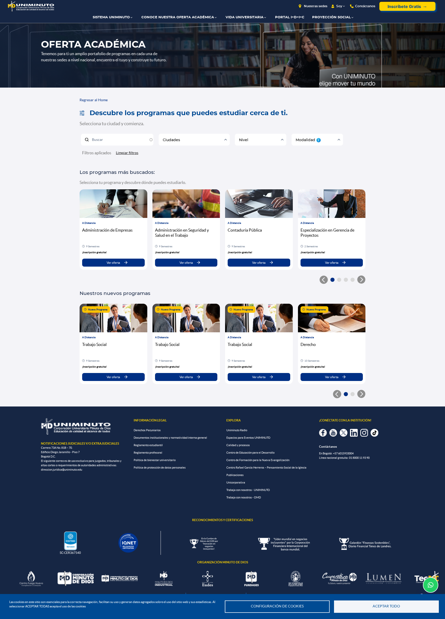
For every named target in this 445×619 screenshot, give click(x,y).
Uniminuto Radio (236, 430)
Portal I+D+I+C (289, 17)
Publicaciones (235, 475)
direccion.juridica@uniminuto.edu (61, 469)
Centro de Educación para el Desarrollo (250, 452)
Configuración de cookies (277, 606)
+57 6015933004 (343, 453)
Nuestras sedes (315, 6)
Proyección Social (331, 17)
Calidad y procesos (238, 445)
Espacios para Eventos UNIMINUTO (248, 437)
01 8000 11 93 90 (359, 457)
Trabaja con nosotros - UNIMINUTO (248, 489)
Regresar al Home (94, 100)
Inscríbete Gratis (404, 6)
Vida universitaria (244, 17)
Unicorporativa (235, 482)
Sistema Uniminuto (111, 17)
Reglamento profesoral (148, 452)
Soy (339, 6)
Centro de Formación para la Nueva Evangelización (257, 460)
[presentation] (361, 280)
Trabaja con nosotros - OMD (243, 497)
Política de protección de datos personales (160, 467)
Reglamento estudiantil (148, 445)
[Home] (31, 6)
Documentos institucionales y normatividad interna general (170, 437)
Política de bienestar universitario (155, 460)
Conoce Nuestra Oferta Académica (177, 17)
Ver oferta (113, 262)
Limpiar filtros (127, 153)
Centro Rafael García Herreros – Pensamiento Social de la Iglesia (266, 467)
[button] (332, 280)
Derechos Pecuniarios (147, 430)
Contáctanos (365, 6)
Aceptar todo (386, 606)
